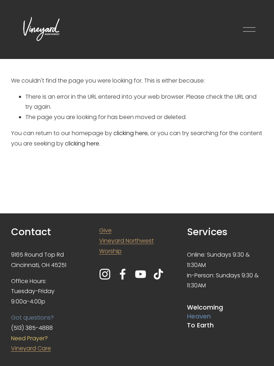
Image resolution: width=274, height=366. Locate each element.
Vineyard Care (31, 348)
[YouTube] (140, 274)
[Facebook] (122, 274)
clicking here (130, 133)
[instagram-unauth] (105, 274)
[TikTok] (158, 274)
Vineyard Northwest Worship (126, 246)
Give (105, 230)
